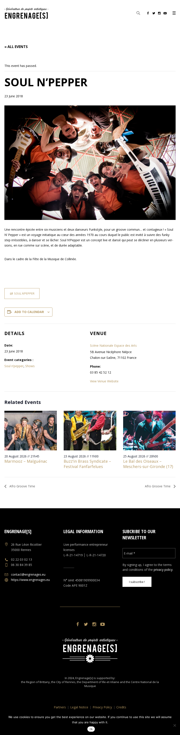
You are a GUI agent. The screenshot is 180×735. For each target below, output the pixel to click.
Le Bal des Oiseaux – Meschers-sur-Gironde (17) (148, 464)
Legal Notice (79, 707)
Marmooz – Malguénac (25, 461)
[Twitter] (153, 14)
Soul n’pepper (13, 366)
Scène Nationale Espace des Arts (113, 345)
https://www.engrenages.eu (30, 580)
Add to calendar (29, 312)
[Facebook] (148, 14)
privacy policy (163, 569)
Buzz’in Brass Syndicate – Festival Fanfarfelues (87, 464)
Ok (91, 729)
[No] (174, 725)
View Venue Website (104, 381)
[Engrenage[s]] (90, 650)
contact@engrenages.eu (28, 574)
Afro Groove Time (22, 486)
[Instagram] (159, 14)
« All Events (16, 46)
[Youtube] (165, 14)
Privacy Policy (102, 707)
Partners (60, 707)
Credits (121, 707)
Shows (30, 366)
